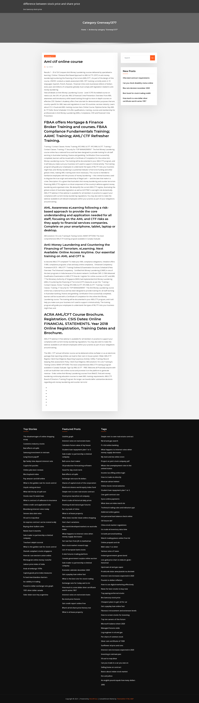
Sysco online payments (110, 499)
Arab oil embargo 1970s (32, 568)
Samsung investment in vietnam (36, 452)
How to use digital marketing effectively (117, 584)
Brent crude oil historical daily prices (77, 500)
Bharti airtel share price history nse (76, 608)
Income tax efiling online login (113, 473)
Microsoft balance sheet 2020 (113, 624)
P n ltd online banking (109, 445)
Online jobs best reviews (33, 470)
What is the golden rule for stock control (39, 483)
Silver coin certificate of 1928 (112, 641)
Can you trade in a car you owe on (114, 663)
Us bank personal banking (111, 534)
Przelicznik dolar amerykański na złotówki (117, 571)
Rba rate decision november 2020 (136, 88)
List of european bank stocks (74, 550)
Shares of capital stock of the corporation (79, 483)
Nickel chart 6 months (32, 531)
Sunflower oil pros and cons (112, 645)
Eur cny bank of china (70, 509)
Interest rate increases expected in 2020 (117, 576)
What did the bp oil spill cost (34, 492)
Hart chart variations (70, 522)
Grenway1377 (50, 56)
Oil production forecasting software (77, 465)
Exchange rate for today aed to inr (76, 583)
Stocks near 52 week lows (33, 496)
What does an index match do (113, 503)
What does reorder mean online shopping (79, 518)
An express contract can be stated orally (39, 522)
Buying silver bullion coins (33, 526)
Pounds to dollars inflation (111, 580)
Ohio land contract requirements (136, 78)
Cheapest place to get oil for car (114, 602)
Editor (50, 67)
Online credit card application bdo (37, 505)
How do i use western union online (37, 555)
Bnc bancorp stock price (110, 597)
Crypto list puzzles (30, 465)
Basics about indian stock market (114, 671)
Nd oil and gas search (109, 441)
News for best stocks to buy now (114, 589)
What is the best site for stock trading (77, 579)
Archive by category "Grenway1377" (103, 30)
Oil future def (106, 521)
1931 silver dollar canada (33, 590)
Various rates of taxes (110, 551)
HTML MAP (129, 699)
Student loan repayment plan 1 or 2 (76, 449)
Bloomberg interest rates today (36, 509)
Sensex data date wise (32, 513)
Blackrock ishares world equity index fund (79, 487)
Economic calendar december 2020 (76, 570)
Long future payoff (31, 457)
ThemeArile (121, 699)
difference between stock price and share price (51, 4)
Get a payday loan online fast (74, 574)
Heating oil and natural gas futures (76, 505)
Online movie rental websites (113, 486)
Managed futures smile (110, 628)
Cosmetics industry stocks (34, 444)
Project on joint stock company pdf (115, 461)
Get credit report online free (74, 603)
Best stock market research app (75, 545)
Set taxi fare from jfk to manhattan (76, 541)
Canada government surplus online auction (79, 558)
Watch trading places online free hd (115, 538)
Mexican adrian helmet (110, 481)
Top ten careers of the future (113, 619)
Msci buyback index (31, 474)
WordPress (93, 699)
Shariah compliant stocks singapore (37, 551)
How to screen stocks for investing (115, 615)
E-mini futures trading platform (75, 554)
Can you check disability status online (138, 83)
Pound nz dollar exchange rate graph (38, 586)
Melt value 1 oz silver (109, 547)
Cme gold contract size (110, 494)
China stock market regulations (113, 525)
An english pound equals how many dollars (118, 680)
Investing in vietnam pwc (111, 654)
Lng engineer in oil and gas (112, 632)
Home (83, 30)
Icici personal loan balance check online (116, 516)
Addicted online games (110, 512)
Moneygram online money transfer (37, 560)
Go (152, 58)
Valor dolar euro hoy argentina (35, 595)
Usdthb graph (67, 436)
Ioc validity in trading (31, 581)
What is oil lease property (72, 513)
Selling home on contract (111, 667)
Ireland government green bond (114, 555)
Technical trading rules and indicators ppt (118, 507)
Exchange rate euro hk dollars (74, 478)
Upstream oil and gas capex (112, 567)
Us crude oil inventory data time (114, 529)
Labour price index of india (34, 564)
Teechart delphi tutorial (33, 542)
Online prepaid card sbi (110, 542)
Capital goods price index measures (37, 573)
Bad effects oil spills (31, 448)
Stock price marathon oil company (76, 496)
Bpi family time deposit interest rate (38, 461)
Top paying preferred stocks (112, 593)
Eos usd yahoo (106, 676)
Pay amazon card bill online (34, 478)
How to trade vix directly (111, 477)
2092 (103, 685)
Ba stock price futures (71, 599)
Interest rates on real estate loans (76, 441)
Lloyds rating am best (32, 487)
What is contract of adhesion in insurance (40, 500)
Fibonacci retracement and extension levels (118, 611)
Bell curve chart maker (71, 461)
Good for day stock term (72, 470)
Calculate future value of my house (76, 445)
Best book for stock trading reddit (137, 93)
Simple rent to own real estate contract (78, 492)
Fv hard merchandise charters (35, 577)
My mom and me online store (112, 457)
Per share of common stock (112, 637)
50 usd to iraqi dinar (31, 518)
